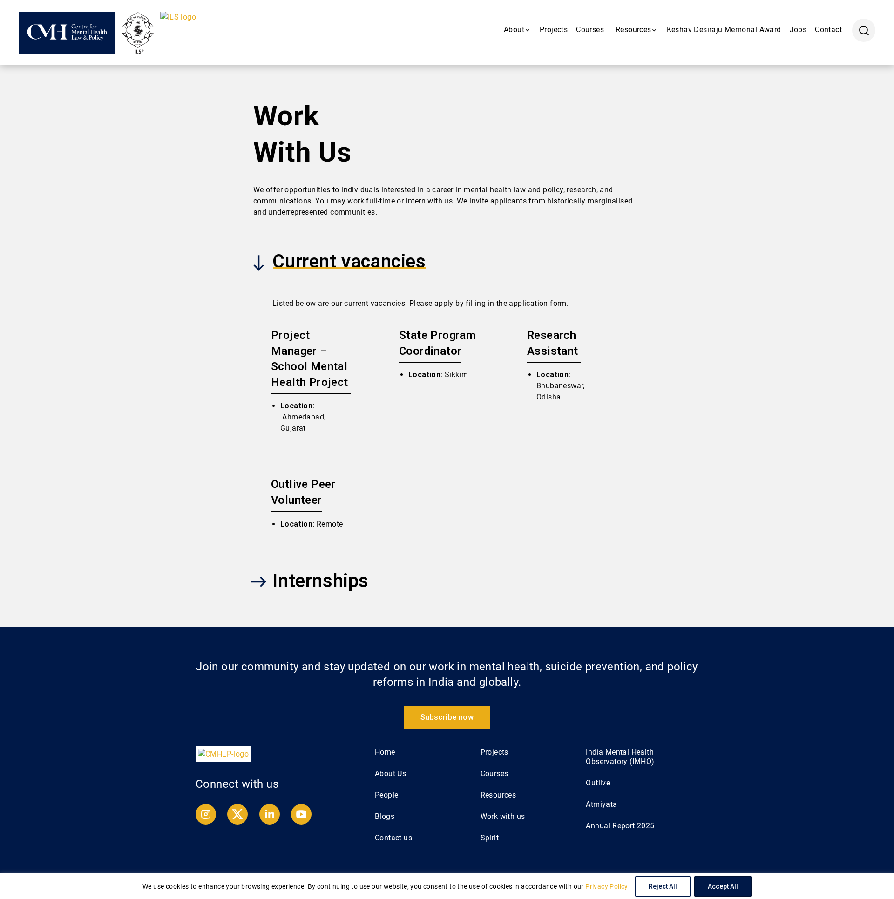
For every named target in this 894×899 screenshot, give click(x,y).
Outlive (598, 782)
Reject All (663, 886)
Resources (498, 795)
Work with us (503, 816)
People (386, 795)
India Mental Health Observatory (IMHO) (620, 757)
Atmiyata (601, 804)
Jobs (798, 29)
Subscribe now (447, 717)
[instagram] (207, 822)
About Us (390, 773)
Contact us (393, 837)
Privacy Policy (606, 886)
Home (385, 752)
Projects (554, 29)
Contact (828, 29)
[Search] (863, 30)
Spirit (490, 837)
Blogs (384, 816)
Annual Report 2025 (620, 825)
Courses (590, 29)
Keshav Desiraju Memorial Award (724, 29)
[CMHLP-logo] (223, 753)
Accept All (723, 886)
